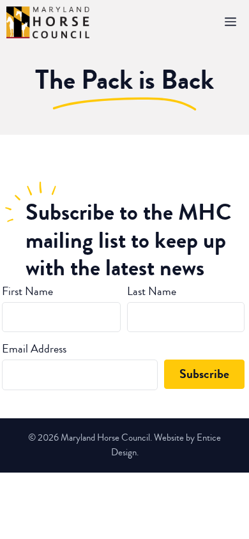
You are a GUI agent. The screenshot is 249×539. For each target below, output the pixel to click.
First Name (27, 291)
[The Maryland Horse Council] (47, 22)
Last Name (151, 291)
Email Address (34, 348)
